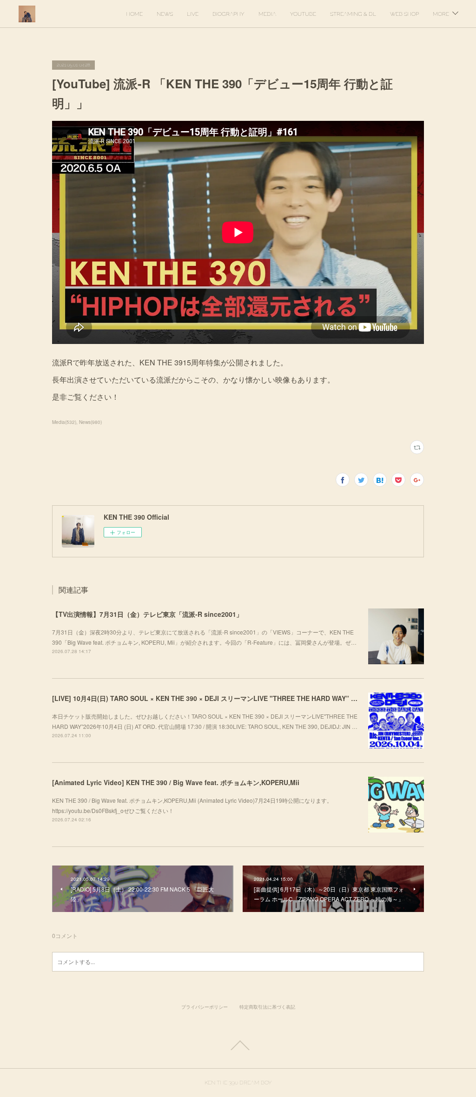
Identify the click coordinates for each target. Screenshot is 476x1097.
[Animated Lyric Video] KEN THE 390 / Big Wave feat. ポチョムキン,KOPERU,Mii (175, 782)
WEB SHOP (404, 14)
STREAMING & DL (353, 14)
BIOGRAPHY (228, 14)
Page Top (238, 1045)
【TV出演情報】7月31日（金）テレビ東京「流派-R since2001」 (147, 614)
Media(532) (64, 422)
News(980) (90, 422)
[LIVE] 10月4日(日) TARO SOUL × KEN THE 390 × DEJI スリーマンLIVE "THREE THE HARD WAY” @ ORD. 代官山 (224, 698)
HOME (134, 14)
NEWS (165, 14)
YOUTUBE (303, 14)
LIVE (192, 14)
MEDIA (267, 14)
